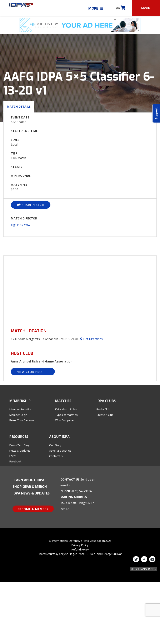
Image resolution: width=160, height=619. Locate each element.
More (93, 8)
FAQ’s (12, 456)
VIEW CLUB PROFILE (32, 372)
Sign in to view (20, 225)
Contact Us (56, 456)
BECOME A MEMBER (33, 509)
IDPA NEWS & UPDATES (31, 493)
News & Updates (19, 450)
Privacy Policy (80, 545)
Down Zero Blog (19, 445)
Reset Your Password (22, 420)
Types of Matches (66, 415)
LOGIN (145, 8)
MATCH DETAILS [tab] (19, 106)
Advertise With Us (60, 450)
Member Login (18, 415)
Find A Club (103, 409)
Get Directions (92, 339)
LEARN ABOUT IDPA (28, 480)
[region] (80, 289)
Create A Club (105, 415)
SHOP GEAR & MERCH (29, 486)
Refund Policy (80, 549)
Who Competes (65, 420)
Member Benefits (20, 409)
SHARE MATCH (32, 205)
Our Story (55, 445)
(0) (118, 8)
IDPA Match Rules (66, 409)
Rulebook (15, 461)
